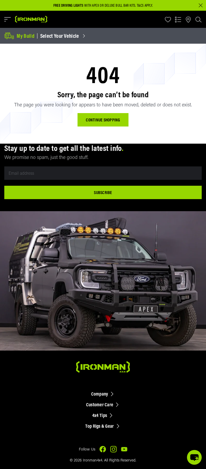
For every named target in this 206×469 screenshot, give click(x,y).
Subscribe (103, 192)
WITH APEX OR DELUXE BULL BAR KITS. (94, 5)
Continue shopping (103, 119)
